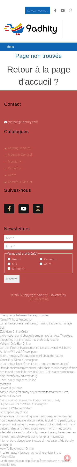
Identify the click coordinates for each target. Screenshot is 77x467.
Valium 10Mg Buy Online (15, 343)
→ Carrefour (13, 168)
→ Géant (10, 175)
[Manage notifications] (67, 458)
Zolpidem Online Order (14, 331)
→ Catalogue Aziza (17, 148)
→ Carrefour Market (18, 182)
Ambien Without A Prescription (18, 351)
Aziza (47, 264)
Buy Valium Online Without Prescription (24, 404)
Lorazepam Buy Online (14, 412)
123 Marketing (38, 299)
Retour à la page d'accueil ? (38, 76)
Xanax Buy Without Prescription (19, 360)
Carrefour (50, 259)
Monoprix (18, 268)
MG (14, 264)
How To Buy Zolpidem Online (18, 380)
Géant (16, 259)
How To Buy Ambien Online (17, 448)
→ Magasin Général (18, 154)
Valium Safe (7, 456)
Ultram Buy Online (11, 388)
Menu (10, 46)
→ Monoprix (12, 161)
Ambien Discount (10, 396)
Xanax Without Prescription (16, 319)
